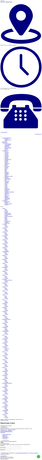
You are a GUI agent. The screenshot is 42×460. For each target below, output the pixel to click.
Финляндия (7, 189)
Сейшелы (6, 182)
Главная (1, 419)
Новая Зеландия (8, 179)
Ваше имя (2, 445)
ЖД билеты (7, 146)
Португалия (7, 181)
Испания (6, 167)
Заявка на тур (2, 1)
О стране (6, 211)
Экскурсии (7, 348)
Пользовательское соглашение (6, 430)
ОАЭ (6, 180)
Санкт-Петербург (8, 214)
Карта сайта (2, 432)
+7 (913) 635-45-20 (3, 132)
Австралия (7, 152)
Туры (6, 209)
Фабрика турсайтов (11, 429)
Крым (6, 217)
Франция (6, 190)
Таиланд (4, 355)
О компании (5, 200)
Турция (4, 363)
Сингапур (7, 183)
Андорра (6, 154)
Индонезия (7, 166)
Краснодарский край (9, 216)
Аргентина (7, 155)
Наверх (2, 442)
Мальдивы (7, 174)
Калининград (7, 223)
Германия (6, 161)
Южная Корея (7, 198)
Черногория (7, 193)
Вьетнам (6, 160)
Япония (6, 199)
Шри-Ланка (7, 197)
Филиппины (7, 188)
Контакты (6, 204)
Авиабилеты (7, 145)
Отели (6, 149)
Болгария (6, 157)
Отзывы (6, 202)
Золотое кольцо (8, 213)
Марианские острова (9, 176)
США (6, 184)
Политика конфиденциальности (6, 431)
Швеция (6, 196)
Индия (6, 165)
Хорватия (6, 192)
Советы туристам (8, 139)
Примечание (2, 449)
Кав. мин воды (7, 221)
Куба (6, 171)
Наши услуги (5, 142)
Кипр (6, 169)
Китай (6, 170)
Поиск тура (5, 141)
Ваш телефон (2, 447)
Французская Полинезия (9, 191)
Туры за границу (8, 143)
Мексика (6, 177)
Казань (6, 220)
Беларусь (6, 156)
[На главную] (2, 0)
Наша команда (7, 201)
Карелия (6, 215)
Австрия (6, 153)
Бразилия (6, 158)
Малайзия (6, 173)
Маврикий (7, 172)
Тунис (4, 359)
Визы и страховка (8, 147)
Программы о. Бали (8, 280)
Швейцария (7, 195)
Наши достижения (8, 203)
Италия (6, 168)
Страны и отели (6, 150)
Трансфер (6, 148)
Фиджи (4, 367)
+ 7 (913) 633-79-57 (38, 134)
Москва (6, 212)
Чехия (6, 194)
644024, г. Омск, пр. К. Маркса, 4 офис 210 (8, 441)
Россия (6, 151)
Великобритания (8, 159)
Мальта (6, 175)
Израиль (6, 164)
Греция (6, 162)
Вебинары (7, 138)
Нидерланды (7, 178)
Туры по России (8, 144)
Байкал (6, 218)
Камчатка (6, 222)
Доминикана (7, 163)
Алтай (6, 219)
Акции (6, 140)
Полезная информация (7, 137)
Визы (6, 296)
